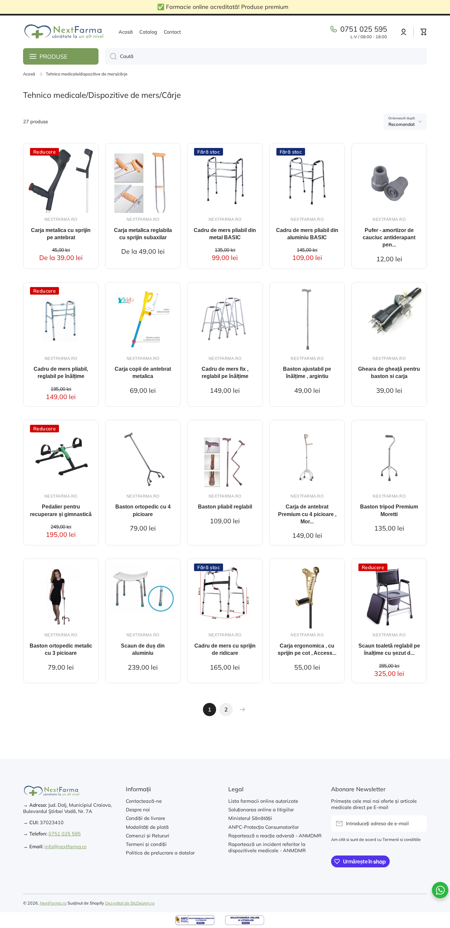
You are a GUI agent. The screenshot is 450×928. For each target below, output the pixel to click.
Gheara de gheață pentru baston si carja (389, 372)
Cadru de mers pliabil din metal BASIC (225, 233)
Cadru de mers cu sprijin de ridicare (225, 649)
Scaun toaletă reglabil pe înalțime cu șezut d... (389, 649)
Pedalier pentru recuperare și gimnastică (61, 510)
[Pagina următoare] (241, 709)
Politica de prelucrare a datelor (160, 853)
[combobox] (266, 56)
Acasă (29, 73)
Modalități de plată (147, 827)
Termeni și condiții (146, 844)
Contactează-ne (144, 801)
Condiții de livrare (145, 818)
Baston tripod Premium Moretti (389, 510)
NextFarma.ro (53, 903)
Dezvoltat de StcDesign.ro (130, 903)
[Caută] (111, 56)
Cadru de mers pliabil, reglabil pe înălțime (61, 372)
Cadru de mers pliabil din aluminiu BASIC (307, 233)
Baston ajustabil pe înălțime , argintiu (307, 372)
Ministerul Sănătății (250, 818)
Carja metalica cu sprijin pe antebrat (61, 233)
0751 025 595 (363, 29)
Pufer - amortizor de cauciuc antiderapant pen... (389, 237)
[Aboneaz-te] (418, 823)
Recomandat (401, 124)
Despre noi (138, 809)
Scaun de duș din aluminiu (143, 649)
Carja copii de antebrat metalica (143, 372)
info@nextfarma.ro (65, 846)
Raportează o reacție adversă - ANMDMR (275, 835)
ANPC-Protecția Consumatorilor (263, 827)
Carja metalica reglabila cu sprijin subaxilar (143, 233)
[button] (423, 32)
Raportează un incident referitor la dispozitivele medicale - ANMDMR (267, 847)
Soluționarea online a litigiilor (261, 809)
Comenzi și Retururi (147, 835)
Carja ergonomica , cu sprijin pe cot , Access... (307, 649)
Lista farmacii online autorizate (263, 801)
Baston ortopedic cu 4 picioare (143, 510)
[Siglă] (64, 32)
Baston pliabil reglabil (225, 506)
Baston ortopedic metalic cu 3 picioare (61, 649)
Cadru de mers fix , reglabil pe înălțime (225, 372)
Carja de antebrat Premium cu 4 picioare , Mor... (307, 514)
